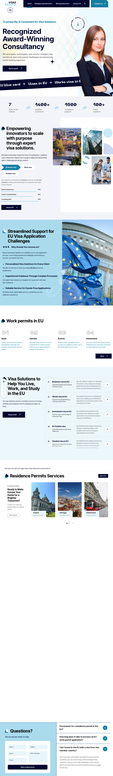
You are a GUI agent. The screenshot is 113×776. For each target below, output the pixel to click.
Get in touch (13, 515)
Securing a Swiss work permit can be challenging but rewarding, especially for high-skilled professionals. (98, 345)
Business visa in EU (60, 382)
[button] (66, 523)
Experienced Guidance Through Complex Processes (31, 276)
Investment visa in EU (61, 411)
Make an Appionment (28, 767)
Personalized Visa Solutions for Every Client (28, 264)
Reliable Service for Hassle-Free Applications (28, 288)
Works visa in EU (59, 396)
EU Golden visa (59, 426)
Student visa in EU (60, 441)
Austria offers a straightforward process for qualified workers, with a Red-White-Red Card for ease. (70, 345)
